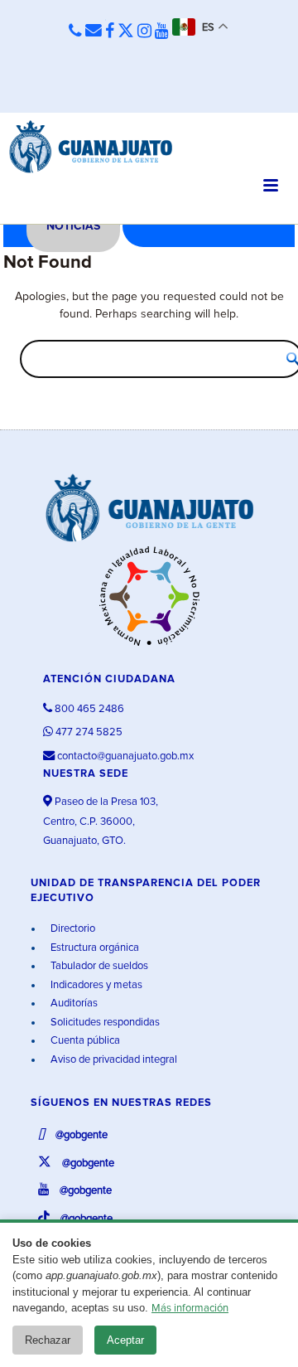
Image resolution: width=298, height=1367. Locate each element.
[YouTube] (162, 31)
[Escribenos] (93, 31)
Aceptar (125, 1340)
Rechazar (47, 1340)
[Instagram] (144, 31)
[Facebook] (109, 31)
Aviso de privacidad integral (112, 1059)
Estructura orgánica (93, 948)
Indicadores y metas (95, 985)
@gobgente (80, 1135)
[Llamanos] (75, 32)
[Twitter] (126, 31)
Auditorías (73, 1003)
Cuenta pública (84, 1040)
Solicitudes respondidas (104, 1022)
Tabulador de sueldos (98, 966)
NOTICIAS (73, 226)
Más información (189, 1308)
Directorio (71, 928)
